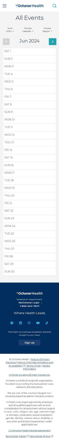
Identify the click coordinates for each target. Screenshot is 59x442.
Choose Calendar (27, 29)
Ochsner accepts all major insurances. (29, 374)
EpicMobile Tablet (16, 436)
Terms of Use (34, 365)
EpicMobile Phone (40, 436)
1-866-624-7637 (29, 306)
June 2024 (9, 29)
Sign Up (32, 342)
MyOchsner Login (29, 302)
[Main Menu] (4, 6)
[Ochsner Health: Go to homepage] (29, 5)
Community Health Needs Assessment (29, 430)
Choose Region (47, 29)
